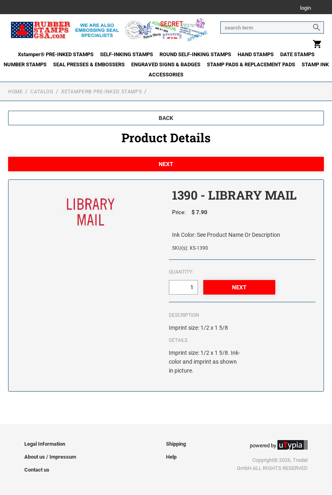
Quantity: (181, 272)
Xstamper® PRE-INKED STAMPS (56, 54)
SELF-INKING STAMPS (126, 54)
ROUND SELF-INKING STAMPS (195, 54)
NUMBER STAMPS (25, 64)
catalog (41, 92)
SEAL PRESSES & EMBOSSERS (89, 64)
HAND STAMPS (256, 54)
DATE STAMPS (297, 54)
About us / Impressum (50, 457)
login (305, 8)
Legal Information (44, 444)
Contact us (36, 470)
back (166, 118)
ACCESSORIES (166, 75)
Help (171, 457)
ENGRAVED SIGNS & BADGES (165, 64)
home (15, 92)
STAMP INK (315, 64)
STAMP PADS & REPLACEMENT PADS (251, 64)
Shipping (176, 444)
